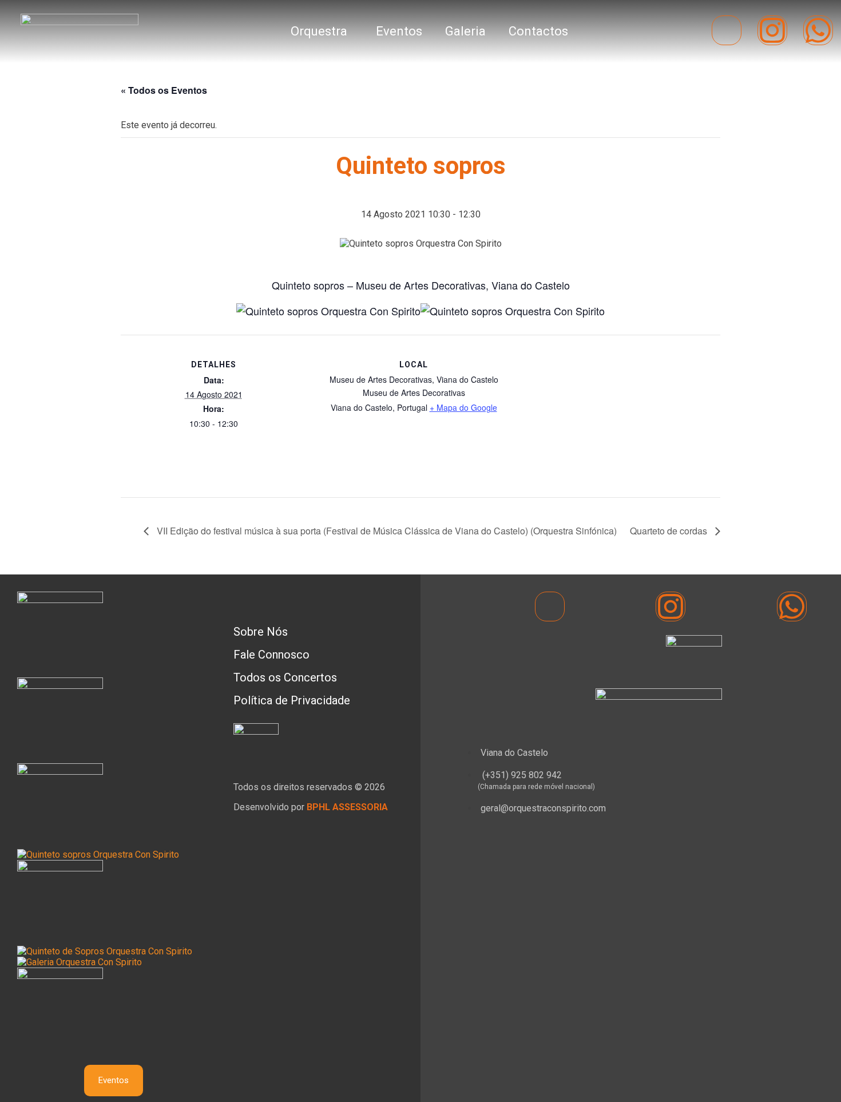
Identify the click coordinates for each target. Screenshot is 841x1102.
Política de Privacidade (291, 700)
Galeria (466, 31)
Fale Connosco (271, 654)
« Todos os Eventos (164, 90)
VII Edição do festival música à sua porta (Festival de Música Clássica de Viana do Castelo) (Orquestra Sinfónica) (385, 530)
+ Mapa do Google (463, 407)
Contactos (539, 31)
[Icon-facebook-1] (726, 30)
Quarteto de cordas (669, 530)
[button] (322, 31)
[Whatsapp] (818, 30)
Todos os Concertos (285, 677)
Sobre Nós (260, 632)
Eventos (399, 31)
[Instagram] (772, 30)
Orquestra (319, 31)
